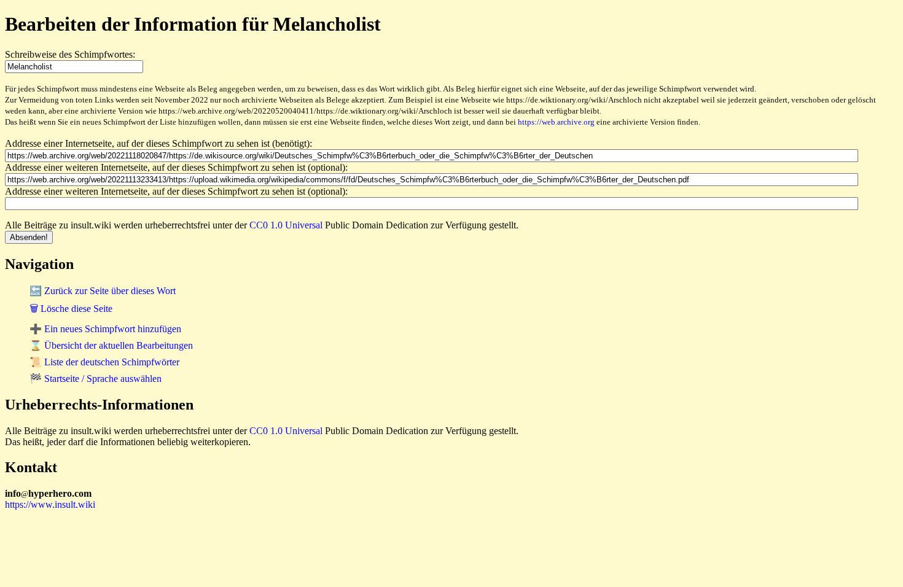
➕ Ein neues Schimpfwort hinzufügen (105, 329)
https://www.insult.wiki (50, 504)
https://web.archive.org (556, 121)
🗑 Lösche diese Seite (70, 308)
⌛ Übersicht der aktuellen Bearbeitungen (111, 345)
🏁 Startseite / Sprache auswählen (95, 378)
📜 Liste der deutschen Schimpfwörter (104, 362)
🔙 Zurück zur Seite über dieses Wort (102, 291)
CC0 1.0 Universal (285, 225)
